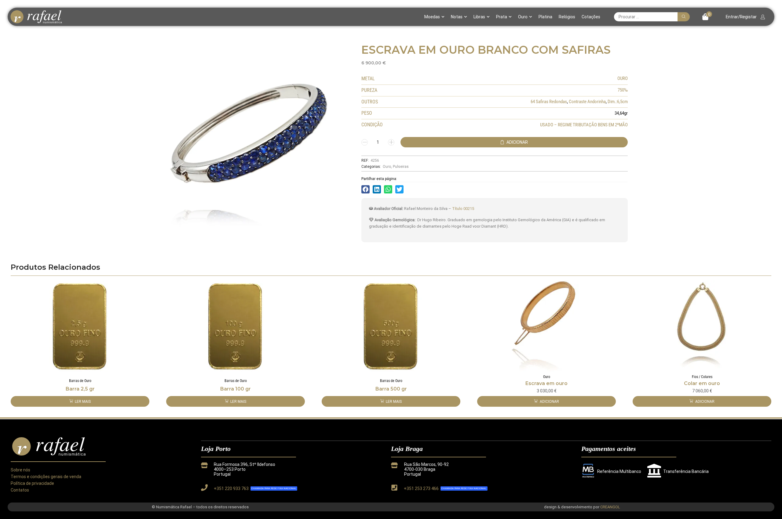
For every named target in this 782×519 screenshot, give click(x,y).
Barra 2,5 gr (80, 389)
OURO (622, 78)
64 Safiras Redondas (549, 101)
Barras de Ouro (80, 381)
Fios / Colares (702, 377)
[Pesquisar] (684, 16)
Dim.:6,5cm (618, 101)
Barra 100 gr (235, 389)
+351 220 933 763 (231, 488)
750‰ (623, 90)
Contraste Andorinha (587, 101)
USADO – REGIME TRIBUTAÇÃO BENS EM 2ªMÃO (584, 125)
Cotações (591, 16)
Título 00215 (463, 208)
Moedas (432, 16)
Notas (456, 16)
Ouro (523, 16)
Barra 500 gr (391, 389)
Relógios (567, 16)
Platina (545, 16)
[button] (707, 17)
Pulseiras (401, 166)
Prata (501, 16)
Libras (479, 16)
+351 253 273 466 (421, 488)
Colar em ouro (702, 383)
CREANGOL (610, 507)
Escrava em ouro (546, 383)
